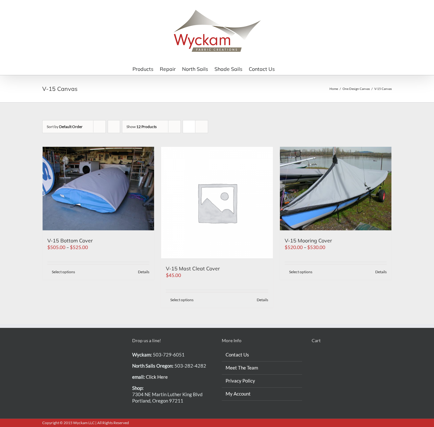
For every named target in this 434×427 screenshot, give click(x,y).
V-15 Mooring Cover (308, 240)
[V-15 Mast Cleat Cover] (217, 202)
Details (143, 271)
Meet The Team (242, 367)
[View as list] (201, 126)
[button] (293, 68)
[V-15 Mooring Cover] (335, 188)
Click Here (157, 377)
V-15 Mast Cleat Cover (193, 268)
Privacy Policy (240, 380)
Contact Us (237, 354)
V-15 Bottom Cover (70, 240)
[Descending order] (114, 126)
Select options (63, 271)
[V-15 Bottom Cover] (98, 188)
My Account (238, 393)
